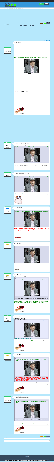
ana (8, 172)
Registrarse (46, 3)
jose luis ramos (8, 142)
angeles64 (8, 242)
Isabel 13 (8, 273)
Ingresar (41, 3)
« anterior (46, 22)
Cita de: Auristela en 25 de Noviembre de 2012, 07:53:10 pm (20, 356)
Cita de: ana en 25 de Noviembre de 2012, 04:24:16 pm (19, 318)
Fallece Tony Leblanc (18, 42)
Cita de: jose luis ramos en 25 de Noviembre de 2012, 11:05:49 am (20, 276)
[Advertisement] (27, 16)
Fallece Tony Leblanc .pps (20, 91)
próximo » (49, 22)
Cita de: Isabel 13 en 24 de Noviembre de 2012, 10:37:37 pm (20, 145)
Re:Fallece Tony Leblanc (19, 207)
